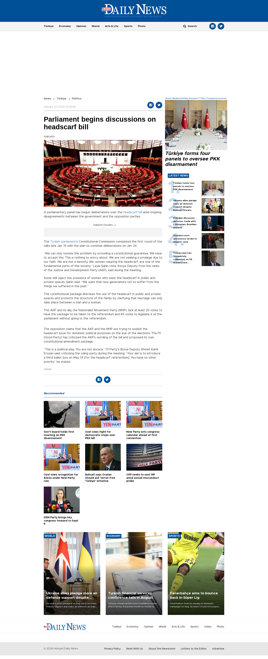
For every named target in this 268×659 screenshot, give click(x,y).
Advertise (218, 649)
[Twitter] (221, 26)
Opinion (81, 26)
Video (207, 626)
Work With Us (134, 649)
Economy (65, 26)
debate (47, 369)
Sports (128, 26)
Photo (141, 26)
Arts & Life (112, 26)
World (96, 26)
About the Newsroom (161, 649)
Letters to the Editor (194, 649)
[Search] (184, 26)
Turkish (55, 241)
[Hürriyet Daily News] (134, 10)
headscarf (130, 212)
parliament (68, 241)
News (47, 98)
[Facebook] (212, 26)
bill (140, 212)
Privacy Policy (112, 649)
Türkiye (49, 26)
